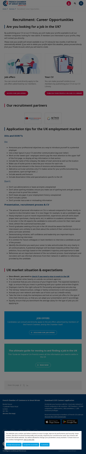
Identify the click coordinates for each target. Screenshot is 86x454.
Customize (44, 445)
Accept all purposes (13, 445)
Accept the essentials (31, 445)
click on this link (29, 440)
